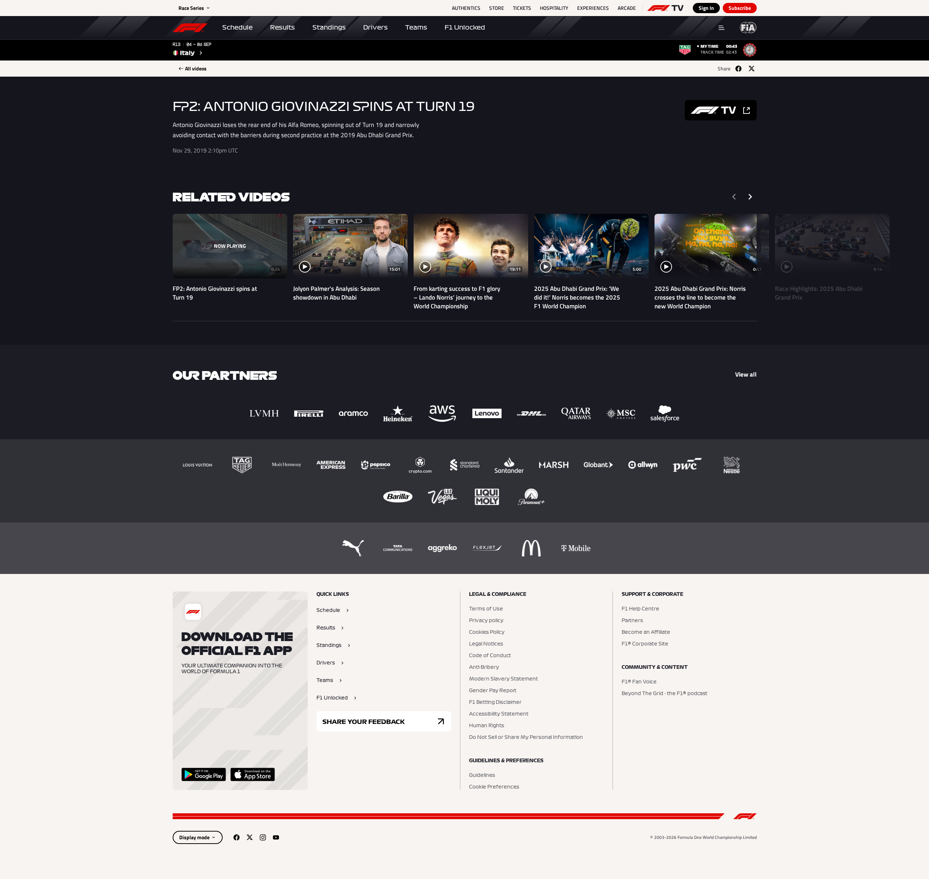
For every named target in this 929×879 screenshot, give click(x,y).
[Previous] (734, 196)
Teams (416, 27)
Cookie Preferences (494, 787)
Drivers (375, 27)
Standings (329, 27)
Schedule (237, 27)
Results (282, 27)
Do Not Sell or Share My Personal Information (526, 737)
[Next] (750, 196)
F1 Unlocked (465, 27)
